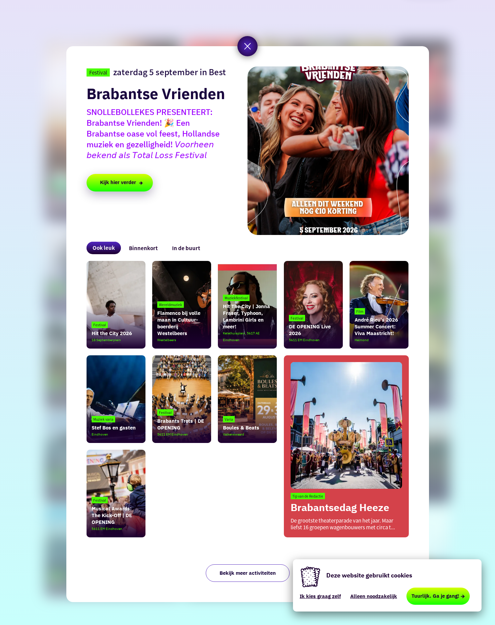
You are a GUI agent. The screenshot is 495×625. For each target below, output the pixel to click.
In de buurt (186, 247)
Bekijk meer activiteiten (248, 573)
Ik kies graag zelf (320, 596)
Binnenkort (143, 247)
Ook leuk (104, 247)
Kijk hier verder (118, 182)
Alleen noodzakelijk (373, 596)
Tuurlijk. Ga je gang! (435, 596)
